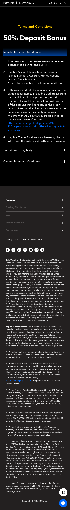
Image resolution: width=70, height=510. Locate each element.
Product (10, 200)
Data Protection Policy (32, 239)
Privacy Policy (12, 239)
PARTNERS (8, 3)
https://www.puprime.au (19, 380)
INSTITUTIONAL (27, 3)
